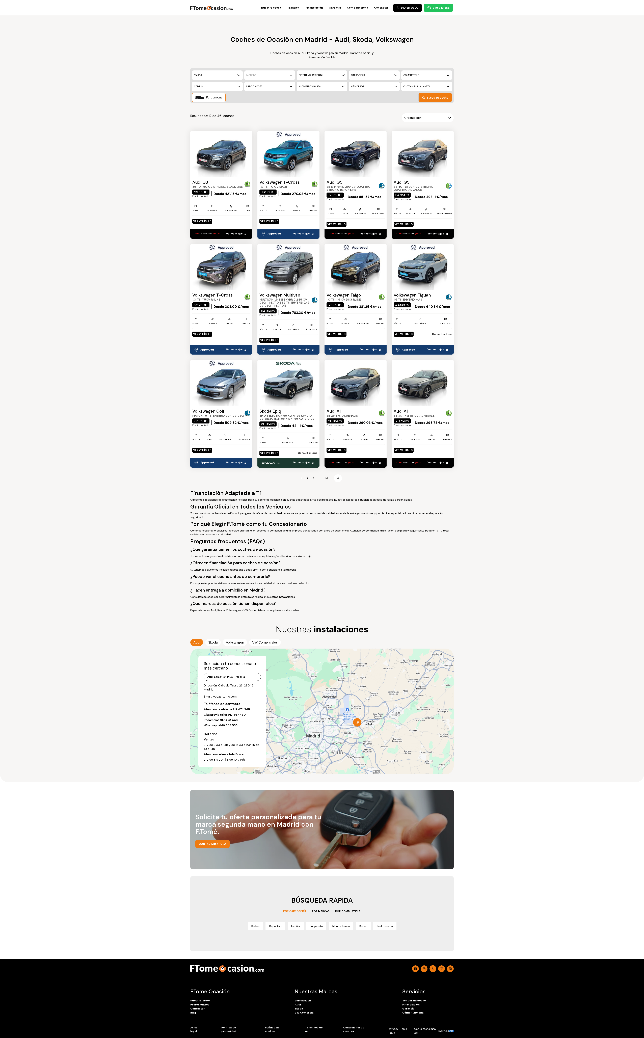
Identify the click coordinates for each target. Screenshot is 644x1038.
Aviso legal (194, 1029)
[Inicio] (211, 7)
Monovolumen (341, 926)
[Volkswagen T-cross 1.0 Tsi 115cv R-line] (221, 267)
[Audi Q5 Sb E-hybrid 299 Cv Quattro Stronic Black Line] (356, 154)
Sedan (363, 926)
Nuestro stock (271, 7)
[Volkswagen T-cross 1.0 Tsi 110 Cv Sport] (288, 154)
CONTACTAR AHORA (212, 844)
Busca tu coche (437, 98)
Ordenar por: (412, 118)
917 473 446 (229, 720)
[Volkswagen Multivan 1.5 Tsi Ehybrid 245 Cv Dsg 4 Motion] (288, 267)
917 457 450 (237, 715)
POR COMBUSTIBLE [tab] (347, 911)
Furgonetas (213, 97)
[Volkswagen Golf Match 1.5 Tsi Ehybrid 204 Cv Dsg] (221, 383)
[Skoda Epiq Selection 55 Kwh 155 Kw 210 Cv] (288, 383)
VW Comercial (304, 1012)
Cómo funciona (357, 7)
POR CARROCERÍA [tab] (294, 911)
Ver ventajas (234, 233)
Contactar (381, 7)
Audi (298, 1004)
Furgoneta (316, 926)
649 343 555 (441, 8)
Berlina (255, 926)
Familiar (295, 926)
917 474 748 (241, 709)
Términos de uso (314, 1029)
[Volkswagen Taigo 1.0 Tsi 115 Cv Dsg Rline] (356, 267)
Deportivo (275, 926)
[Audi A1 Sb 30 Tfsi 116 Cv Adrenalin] (423, 383)
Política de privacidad (228, 1029)
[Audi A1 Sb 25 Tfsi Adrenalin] (356, 383)
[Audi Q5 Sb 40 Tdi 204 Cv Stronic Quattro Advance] (423, 154)
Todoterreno (385, 926)
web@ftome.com (224, 697)
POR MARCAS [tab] (321, 911)
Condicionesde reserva (353, 1029)
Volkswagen (303, 1000)
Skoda (299, 1008)
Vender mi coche (414, 1000)
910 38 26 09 (410, 8)
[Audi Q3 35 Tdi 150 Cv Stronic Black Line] (221, 154)
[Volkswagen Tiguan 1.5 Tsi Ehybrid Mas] (423, 267)
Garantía (335, 7)
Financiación (314, 7)
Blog (193, 1012)
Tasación (293, 7)
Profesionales (199, 1004)
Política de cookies (272, 1029)
